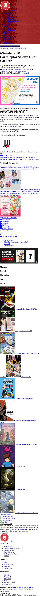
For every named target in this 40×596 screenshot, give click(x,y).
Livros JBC (8, 584)
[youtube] (8, 155)
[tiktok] (11, 237)
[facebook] (2, 155)
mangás (24, 71)
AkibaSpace (8, 568)
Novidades (27, 69)
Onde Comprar (9, 552)
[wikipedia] (11, 155)
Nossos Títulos (9, 550)
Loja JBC (7, 244)
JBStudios (7, 579)
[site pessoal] (1, 155)
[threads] (13, 237)
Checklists (7, 575)
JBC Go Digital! (9, 582)
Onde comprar (8, 246)
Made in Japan (9, 564)
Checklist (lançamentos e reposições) (16, 242)
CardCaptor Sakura (6, 71)
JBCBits (4, 225)
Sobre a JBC (8, 546)
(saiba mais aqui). (16, 126)
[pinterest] (6, 237)
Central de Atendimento (11, 548)
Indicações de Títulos (11, 554)
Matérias (5, 223)
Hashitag (7, 566)
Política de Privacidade (20, 529)
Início (2, 48)
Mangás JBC (22, 48)
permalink (26, 73)
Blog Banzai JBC (11, 48)
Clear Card (17, 71)
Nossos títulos (8, 240)
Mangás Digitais (7, 229)
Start (5, 580)
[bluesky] (16, 237)
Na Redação (6, 219)
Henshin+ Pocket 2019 (21, 115)
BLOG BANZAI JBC (9, 218)
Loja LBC (7, 563)
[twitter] (6, 155)
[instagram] (4, 155)
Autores (6, 556)
